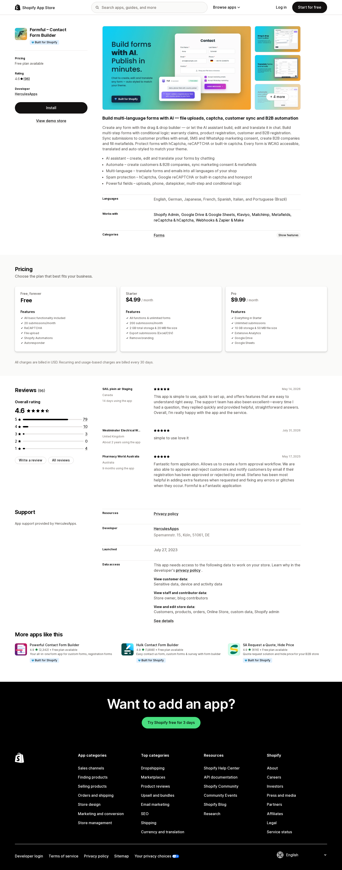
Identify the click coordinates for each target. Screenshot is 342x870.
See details (164, 620)
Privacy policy (166, 513)
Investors (275, 786)
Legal (272, 822)
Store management (95, 822)
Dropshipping (152, 768)
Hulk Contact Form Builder (157, 645)
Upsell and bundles (157, 795)
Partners (274, 804)
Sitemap (121, 856)
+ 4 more (277, 97)
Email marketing (155, 804)
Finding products (92, 777)
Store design (89, 804)
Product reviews (155, 786)
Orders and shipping (96, 795)
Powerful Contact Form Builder (54, 645)
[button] (64, 653)
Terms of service (63, 856)
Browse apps (224, 7)
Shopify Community (221, 786)
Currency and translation (162, 832)
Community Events (220, 795)
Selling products (92, 786)
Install (51, 107)
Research (212, 813)
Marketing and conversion (101, 813)
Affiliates (275, 813)
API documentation (221, 777)
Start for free (309, 7)
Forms (159, 235)
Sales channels (91, 768)
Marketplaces (153, 777)
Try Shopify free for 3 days (171, 722)
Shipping (148, 822)
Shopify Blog (215, 804)
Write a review (30, 460)
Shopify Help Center (222, 768)
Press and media (281, 795)
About (272, 768)
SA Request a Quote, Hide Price (268, 645)
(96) (26, 79)
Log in (281, 7)
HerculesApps (26, 94)
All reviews (61, 460)
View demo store (51, 120)
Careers (274, 777)
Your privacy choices (152, 856)
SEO (145, 813)
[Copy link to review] (135, 389)
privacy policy (188, 570)
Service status (279, 832)
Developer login (29, 856)
